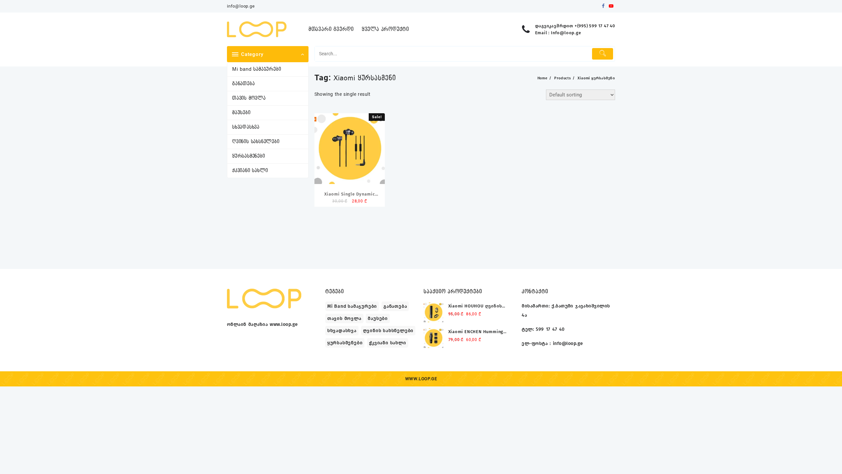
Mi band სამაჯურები (256, 69)
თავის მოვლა (249, 98)
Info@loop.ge (566, 32)
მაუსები (241, 112)
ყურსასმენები (248, 156)
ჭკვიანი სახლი (250, 170)
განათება (243, 83)
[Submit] (602, 54)
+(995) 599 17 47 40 (595, 25)
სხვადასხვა (246, 127)
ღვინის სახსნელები (256, 141)
